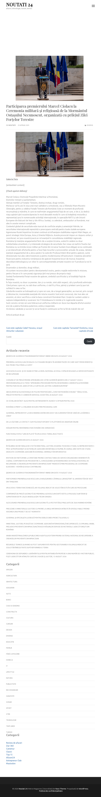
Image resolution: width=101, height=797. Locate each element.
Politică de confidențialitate (51, 791)
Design (9, 630)
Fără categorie (13, 654)
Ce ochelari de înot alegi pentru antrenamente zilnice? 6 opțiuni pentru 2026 (40, 401)
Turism (9, 732)
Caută (8, 337)
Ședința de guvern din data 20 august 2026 (24, 440)
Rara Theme (60, 789)
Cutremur (10, 749)
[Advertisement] (50, 30)
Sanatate (10, 696)
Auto (8, 594)
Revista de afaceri (14, 743)
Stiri (8, 714)
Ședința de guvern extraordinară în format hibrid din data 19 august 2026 (39, 473)
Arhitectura (11, 582)
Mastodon (11, 763)
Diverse (90, 125)
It (7, 666)
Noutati (12, 125)
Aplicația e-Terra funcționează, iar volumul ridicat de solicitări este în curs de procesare (46, 488)
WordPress (83, 789)
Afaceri (9, 570)
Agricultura (11, 576)
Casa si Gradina (13, 606)
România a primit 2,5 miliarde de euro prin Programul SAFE (31, 407)
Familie (9, 648)
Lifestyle (10, 672)
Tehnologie (11, 720)
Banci (8, 600)
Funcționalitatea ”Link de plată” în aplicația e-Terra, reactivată (34, 434)
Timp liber (10, 726)
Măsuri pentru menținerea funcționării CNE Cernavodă (30, 428)
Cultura (9, 618)
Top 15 (9, 755)
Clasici (9, 752)
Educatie (10, 642)
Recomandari (12, 690)
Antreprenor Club (13, 760)
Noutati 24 (19, 4)
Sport (9, 708)
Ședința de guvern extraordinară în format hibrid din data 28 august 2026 (39, 356)
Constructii (11, 612)
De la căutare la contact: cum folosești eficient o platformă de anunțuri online (42, 422)
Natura (9, 678)
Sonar (9, 702)
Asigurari (10, 588)
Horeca (9, 660)
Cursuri (9, 624)
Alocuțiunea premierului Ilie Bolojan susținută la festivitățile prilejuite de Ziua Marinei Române (49, 503)
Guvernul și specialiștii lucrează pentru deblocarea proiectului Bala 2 (37, 518)
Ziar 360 (10, 746)
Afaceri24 (10, 757)
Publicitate (11, 684)
